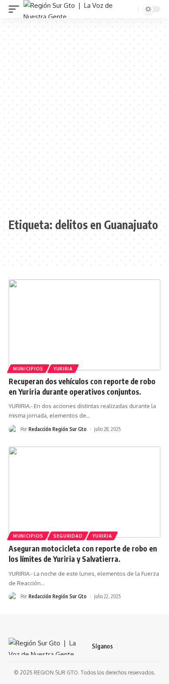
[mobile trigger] (16, 9)
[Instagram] (155, 646)
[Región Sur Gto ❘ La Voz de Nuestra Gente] (74, 9)
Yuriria (63, 368)
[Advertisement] (84, 117)
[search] (131, 9)
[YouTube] (145, 646)
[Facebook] (124, 646)
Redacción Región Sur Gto (58, 429)
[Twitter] (135, 646)
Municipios (28, 368)
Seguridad (67, 535)
